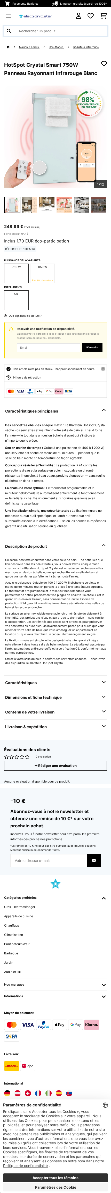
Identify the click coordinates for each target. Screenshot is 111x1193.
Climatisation (13, 935)
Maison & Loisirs (29, 47)
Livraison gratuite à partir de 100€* (83, 3)
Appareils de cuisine (18, 916)
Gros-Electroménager (19, 907)
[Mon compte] (78, 16)
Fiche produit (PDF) (16, 233)
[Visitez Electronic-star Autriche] (17, 1093)
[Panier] (103, 16)
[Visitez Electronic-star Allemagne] (7, 1093)
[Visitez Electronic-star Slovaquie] (69, 1093)
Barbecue (11, 953)
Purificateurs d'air (16, 944)
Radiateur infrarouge (86, 47)
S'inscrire (92, 347)
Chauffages (56, 47)
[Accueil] (13, 47)
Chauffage (11, 925)
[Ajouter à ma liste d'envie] (104, 63)
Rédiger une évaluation (57, 766)
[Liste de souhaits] (91, 16)
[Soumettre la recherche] (9, 31)
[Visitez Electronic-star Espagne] (59, 1093)
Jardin (8, 962)
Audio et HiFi (13, 972)
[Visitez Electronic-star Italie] (48, 1093)
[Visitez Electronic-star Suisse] (28, 1093)
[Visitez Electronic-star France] (38, 1093)
